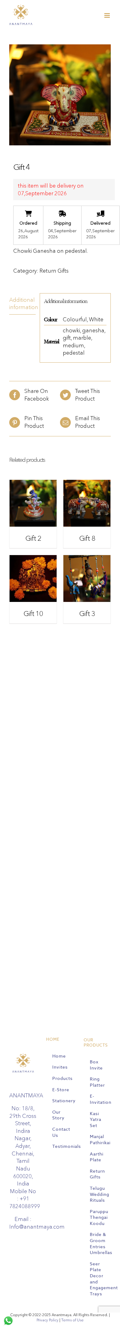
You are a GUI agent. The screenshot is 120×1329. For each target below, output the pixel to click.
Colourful (75, 319)
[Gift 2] (33, 483)
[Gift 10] (33, 558)
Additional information (22, 304)
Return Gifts (54, 270)
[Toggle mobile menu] (107, 15)
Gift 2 (33, 538)
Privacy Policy (47, 1320)
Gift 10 (33, 614)
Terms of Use (72, 1320)
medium (73, 345)
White (96, 319)
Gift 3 (87, 614)
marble (82, 337)
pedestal (74, 352)
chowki (71, 330)
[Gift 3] (86, 558)
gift (67, 337)
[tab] (22, 304)
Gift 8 (87, 538)
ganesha (93, 330)
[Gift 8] (86, 483)
